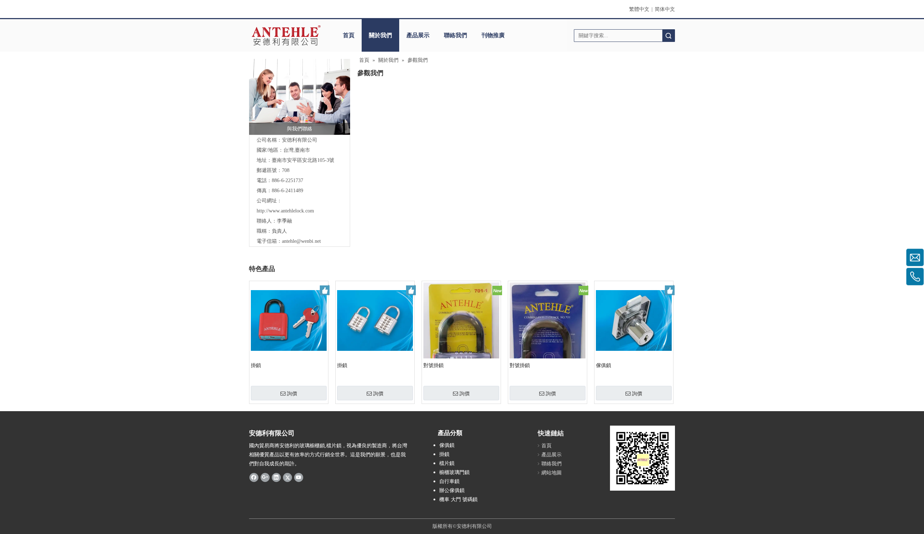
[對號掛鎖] (461, 332)
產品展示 (418, 35)
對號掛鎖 (433, 365)
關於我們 (380, 35)
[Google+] (265, 477)
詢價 (292, 393)
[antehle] (642, 458)
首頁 (348, 35)
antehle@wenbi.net (301, 241)
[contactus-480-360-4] (299, 97)
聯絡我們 (455, 35)
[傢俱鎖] (634, 320)
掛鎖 (256, 365)
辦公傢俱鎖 (452, 490)
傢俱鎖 (603, 365)
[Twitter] (287, 477)
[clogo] (286, 35)
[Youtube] (298, 477)
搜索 (668, 36)
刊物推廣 (493, 35)
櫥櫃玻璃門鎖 (454, 472)
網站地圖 (551, 472)
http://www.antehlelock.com (285, 211)
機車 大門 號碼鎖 (458, 499)
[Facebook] (253, 477)
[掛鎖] (289, 320)
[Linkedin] (276, 477)
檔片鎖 (446, 463)
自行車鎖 (449, 481)
